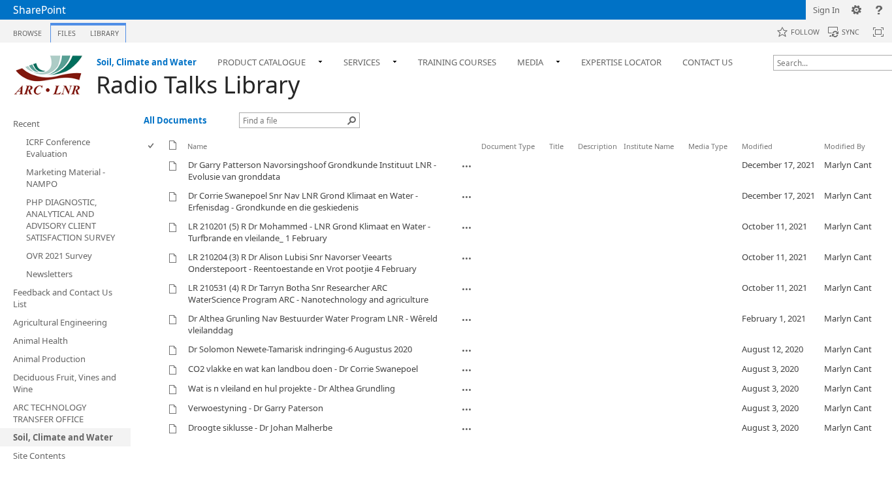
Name (197, 146)
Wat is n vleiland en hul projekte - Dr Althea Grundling (291, 388)
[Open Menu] (192, 156)
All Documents (175, 120)
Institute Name (649, 146)
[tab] (27, 30)
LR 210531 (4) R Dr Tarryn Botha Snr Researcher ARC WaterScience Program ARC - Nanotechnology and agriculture (308, 293)
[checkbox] (152, 146)
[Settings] (856, 10)
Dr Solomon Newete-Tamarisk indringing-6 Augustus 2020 (300, 349)
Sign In (826, 10)
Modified (757, 146)
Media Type (707, 146)
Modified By (844, 146)
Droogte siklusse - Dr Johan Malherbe (260, 427)
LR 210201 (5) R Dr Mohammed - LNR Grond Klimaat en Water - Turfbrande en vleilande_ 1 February (309, 232)
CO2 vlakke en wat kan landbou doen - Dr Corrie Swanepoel (303, 369)
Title (556, 146)
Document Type (508, 146)
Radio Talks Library (198, 85)
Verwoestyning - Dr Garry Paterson (255, 408)
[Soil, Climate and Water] (48, 76)
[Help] (879, 10)
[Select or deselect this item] (154, 171)
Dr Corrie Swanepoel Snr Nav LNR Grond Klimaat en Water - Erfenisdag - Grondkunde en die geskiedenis (303, 201)
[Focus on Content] (878, 32)
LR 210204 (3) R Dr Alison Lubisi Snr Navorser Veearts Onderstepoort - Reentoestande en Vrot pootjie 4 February (302, 263)
